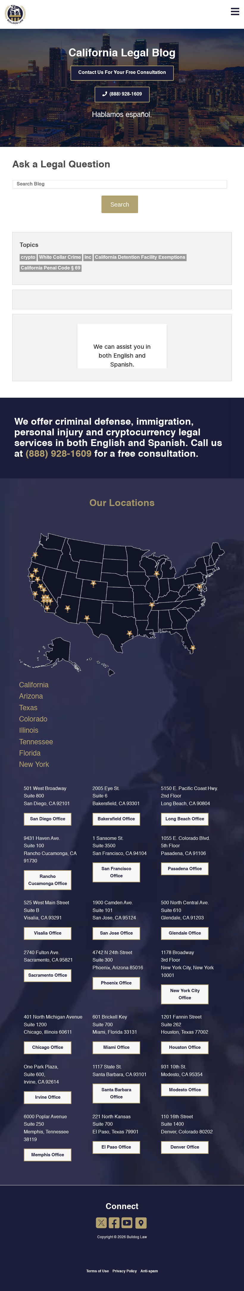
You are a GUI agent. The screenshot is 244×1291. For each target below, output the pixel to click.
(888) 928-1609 (126, 94)
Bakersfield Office (116, 819)
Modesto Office (185, 1090)
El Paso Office (116, 1147)
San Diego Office (47, 819)
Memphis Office (47, 1155)
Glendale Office (185, 933)
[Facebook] (114, 1224)
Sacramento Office (47, 975)
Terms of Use (97, 1271)
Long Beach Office (184, 819)
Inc (88, 257)
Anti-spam (149, 1271)
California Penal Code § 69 (50, 268)
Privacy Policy (124, 1271)
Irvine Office (47, 1097)
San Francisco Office (116, 872)
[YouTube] (127, 1224)
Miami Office (116, 1047)
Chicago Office (47, 1047)
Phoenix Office (116, 983)
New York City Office (185, 994)
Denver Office (185, 1147)
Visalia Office (47, 933)
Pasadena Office (185, 869)
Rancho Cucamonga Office (47, 880)
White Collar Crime (60, 257)
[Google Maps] (141, 1223)
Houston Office (185, 1047)
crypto (28, 257)
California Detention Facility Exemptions (140, 257)
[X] (101, 1224)
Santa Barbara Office (116, 1093)
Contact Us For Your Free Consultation (122, 72)
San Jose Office (116, 933)
